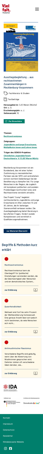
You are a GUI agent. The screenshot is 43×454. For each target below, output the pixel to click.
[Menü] (37, 9)
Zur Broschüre (15, 121)
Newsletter (8, 436)
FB (10, 448)
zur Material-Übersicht (17, 231)
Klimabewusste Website (13, 442)
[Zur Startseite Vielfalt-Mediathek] (6, 8)
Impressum (8, 424)
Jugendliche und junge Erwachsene (20, 144)
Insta (5, 448)
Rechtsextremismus (13, 136)
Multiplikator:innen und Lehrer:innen (20, 147)
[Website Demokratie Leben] (31, 402)
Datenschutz (8, 430)
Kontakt (6, 418)
